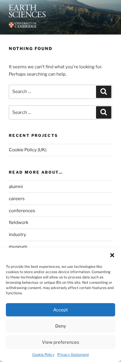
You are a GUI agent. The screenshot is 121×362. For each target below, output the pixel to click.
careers (17, 198)
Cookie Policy (43, 354)
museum (18, 246)
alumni (16, 186)
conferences (22, 210)
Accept (60, 310)
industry (17, 234)
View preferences (60, 342)
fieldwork (18, 222)
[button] (112, 255)
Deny (60, 326)
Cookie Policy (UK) (27, 149)
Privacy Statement (73, 354)
